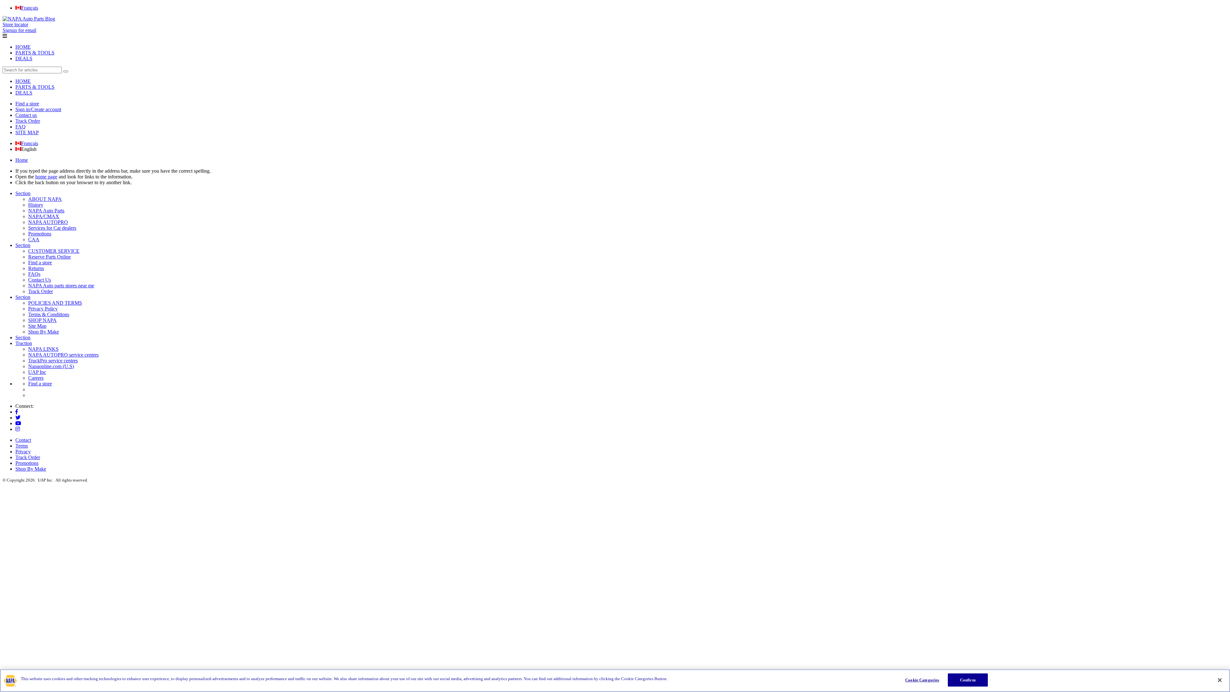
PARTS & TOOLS (34, 52)
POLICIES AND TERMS (55, 303)
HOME (23, 47)
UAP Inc (37, 372)
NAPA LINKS (43, 349)
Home (21, 160)
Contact (23, 440)
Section (22, 193)
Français (29, 143)
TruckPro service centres (53, 360)
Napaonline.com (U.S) (51, 366)
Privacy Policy (43, 308)
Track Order (27, 121)
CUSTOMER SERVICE (53, 251)
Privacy (23, 451)
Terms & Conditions (48, 314)
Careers (36, 378)
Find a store (27, 103)
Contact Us (39, 280)
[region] (615, 680)
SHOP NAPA (42, 320)
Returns (36, 268)
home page (46, 176)
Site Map (37, 326)
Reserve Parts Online (49, 257)
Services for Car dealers (52, 228)
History (35, 205)
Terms (21, 446)
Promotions (39, 233)
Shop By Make (43, 331)
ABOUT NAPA (45, 199)
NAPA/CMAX (43, 216)
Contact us (26, 115)
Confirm (968, 680)
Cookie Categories (922, 680)
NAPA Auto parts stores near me (61, 285)
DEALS (23, 58)
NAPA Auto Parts (46, 210)
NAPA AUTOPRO (48, 222)
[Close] (1220, 680)
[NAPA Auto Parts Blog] (29, 18)
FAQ (20, 126)
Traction (23, 343)
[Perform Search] (65, 71)
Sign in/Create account (38, 109)
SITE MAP (27, 132)
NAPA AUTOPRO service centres (63, 355)
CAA (33, 239)
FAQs (34, 274)
